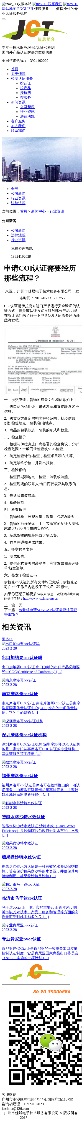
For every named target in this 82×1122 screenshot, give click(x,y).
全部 (14, 189)
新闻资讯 (18, 102)
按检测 (25, 93)
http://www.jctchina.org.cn (40, 598)
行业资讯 (27, 112)
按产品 (25, 88)
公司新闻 (27, 107)
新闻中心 (38, 211)
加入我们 (18, 126)
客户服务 (18, 121)
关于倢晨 (18, 74)
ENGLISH (25, 9)
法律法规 (27, 116)
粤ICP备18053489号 (46, 1118)
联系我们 (54, 4)
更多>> (7, 639)
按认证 (25, 83)
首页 (14, 69)
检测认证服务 (22, 78)
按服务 (25, 97)
